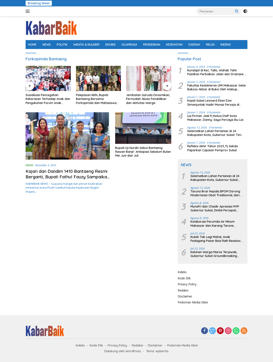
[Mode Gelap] (245, 11)
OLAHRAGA (129, 44)
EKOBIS (110, 44)
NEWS (46, 44)
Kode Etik (184, 278)
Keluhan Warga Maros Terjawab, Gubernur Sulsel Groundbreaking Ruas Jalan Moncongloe (213, 254)
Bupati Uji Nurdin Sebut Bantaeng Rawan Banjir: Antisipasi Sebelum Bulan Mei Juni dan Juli (143, 151)
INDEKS (226, 44)
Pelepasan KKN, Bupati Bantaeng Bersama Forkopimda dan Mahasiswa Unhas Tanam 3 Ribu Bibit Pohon (96, 99)
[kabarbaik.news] (51, 28)
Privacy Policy (187, 284)
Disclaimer (185, 296)
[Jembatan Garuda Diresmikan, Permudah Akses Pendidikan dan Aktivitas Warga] (148, 78)
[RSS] (244, 331)
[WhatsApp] (236, 331)
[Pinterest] (220, 331)
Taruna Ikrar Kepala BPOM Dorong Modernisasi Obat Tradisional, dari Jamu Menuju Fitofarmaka (215, 193)
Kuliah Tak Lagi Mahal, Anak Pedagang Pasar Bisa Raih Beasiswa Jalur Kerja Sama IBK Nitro (216, 239)
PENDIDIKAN (151, 44)
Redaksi (183, 290)
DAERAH (194, 44)
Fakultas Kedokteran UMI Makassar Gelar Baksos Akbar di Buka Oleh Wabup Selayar (216, 87)
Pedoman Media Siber (193, 302)
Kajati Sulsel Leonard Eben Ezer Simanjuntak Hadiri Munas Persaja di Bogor (213, 102)
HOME (32, 44)
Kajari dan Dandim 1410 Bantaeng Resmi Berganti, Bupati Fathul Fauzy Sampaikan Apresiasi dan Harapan (67, 177)
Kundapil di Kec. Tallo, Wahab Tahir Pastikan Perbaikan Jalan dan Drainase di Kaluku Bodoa (217, 72)
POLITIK (62, 44)
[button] (236, 11)
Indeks (182, 272)
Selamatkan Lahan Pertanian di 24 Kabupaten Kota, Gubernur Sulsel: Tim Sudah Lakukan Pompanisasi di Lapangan (217, 133)
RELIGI (210, 44)
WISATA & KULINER (86, 44)
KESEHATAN (174, 44)
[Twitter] (212, 331)
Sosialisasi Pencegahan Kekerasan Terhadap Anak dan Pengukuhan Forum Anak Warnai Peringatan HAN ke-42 (48, 99)
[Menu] (28, 11)
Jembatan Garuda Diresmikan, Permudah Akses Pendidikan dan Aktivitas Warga (148, 99)
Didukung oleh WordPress (122, 351)
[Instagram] (228, 331)
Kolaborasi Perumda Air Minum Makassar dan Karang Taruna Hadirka (212, 223)
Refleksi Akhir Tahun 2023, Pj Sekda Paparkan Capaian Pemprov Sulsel (212, 148)
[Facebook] (204, 331)
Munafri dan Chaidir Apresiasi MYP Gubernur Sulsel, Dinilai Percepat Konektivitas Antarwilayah (214, 208)
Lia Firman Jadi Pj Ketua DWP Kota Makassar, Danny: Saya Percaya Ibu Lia (215, 118)
